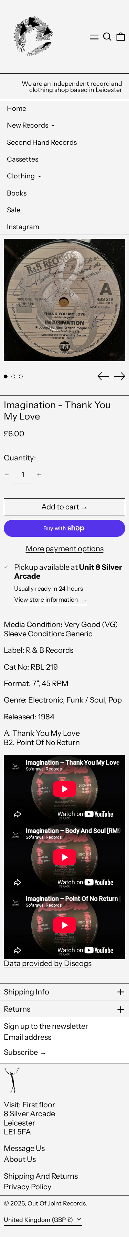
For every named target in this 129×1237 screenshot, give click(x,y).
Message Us (24, 1148)
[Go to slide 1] (6, 376)
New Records (28, 125)
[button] (107, 36)
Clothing (21, 176)
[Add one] (39, 475)
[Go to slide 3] (21, 376)
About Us (20, 1159)
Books (16, 193)
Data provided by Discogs (48, 963)
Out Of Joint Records (57, 1203)
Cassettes (22, 159)
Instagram (23, 227)
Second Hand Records (42, 142)
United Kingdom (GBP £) (39, 1219)
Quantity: (20, 457)
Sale (13, 210)
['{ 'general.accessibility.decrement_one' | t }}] (6, 475)
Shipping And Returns (41, 1176)
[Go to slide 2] (13, 376)
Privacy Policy (28, 1186)
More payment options (65, 548)
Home (16, 108)
